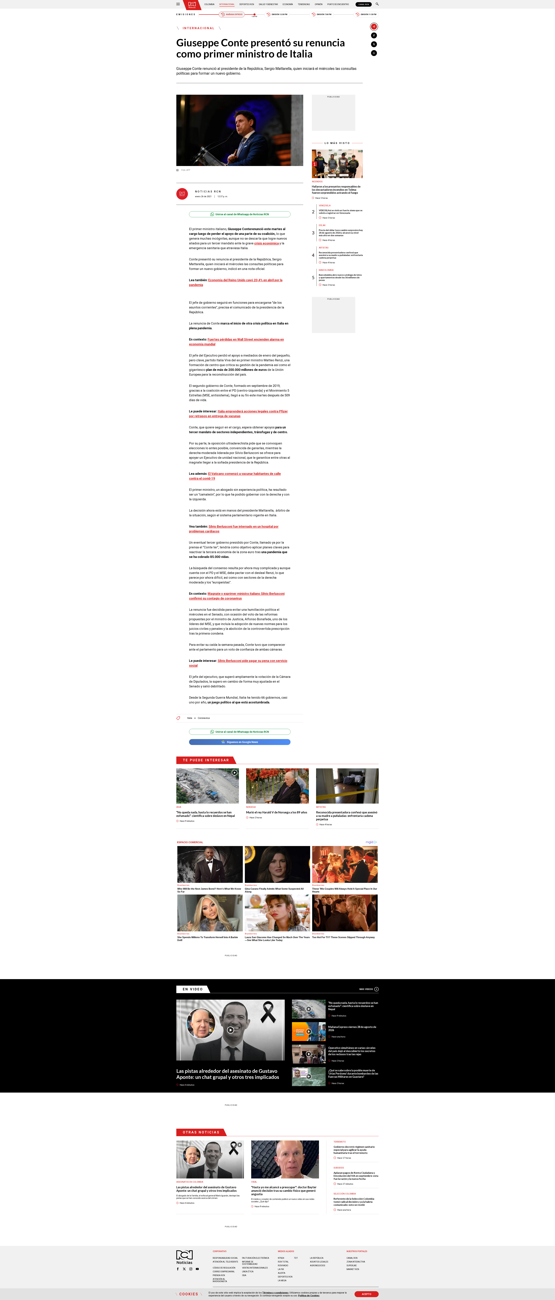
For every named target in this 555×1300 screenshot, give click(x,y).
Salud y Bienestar (268, 4)
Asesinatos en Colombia (189, 1182)
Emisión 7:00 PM (324, 14)
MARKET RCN (353, 1269)
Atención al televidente (225, 1262)
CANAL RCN (363, 4)
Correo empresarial (224, 1271)
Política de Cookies (308, 1295)
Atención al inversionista (220, 1280)
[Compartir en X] (374, 44)
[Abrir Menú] (178, 4)
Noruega (251, 807)
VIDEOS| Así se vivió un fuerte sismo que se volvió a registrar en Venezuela (340, 211)
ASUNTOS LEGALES (319, 1262)
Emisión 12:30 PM (279, 14)
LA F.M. (281, 1269)
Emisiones (186, 14)
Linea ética (248, 1271)
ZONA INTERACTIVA (356, 1262)
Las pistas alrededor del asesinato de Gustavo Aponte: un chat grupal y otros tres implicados (227, 1074)
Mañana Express (234, 14)
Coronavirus (204, 718)
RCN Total (283, 1262)
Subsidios (339, 1167)
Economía (288, 4)
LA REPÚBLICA (316, 1258)
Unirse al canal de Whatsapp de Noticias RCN (242, 214)
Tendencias (304, 4)
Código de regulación (224, 1268)
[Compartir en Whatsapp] (374, 53)
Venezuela (325, 205)
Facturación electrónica (255, 1258)
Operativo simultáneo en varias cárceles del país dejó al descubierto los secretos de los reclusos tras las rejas (351, 1051)
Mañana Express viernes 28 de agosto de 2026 (352, 1028)
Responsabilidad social (225, 1258)
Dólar (322, 225)
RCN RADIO (283, 1265)
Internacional (227, 4)
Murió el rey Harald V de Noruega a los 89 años (276, 812)
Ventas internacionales (255, 1268)
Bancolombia (326, 270)
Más (366, 989)
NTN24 (281, 1258)
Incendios (317, 181)
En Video (193, 989)
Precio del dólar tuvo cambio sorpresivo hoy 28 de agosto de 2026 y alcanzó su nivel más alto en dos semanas (341, 233)
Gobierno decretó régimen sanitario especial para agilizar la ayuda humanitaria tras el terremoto (354, 1149)
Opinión (318, 4)
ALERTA (281, 1273)
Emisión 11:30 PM (368, 14)
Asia (178, 807)
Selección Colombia (345, 1193)
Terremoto (340, 1141)
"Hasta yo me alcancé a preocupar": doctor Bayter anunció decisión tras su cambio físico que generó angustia (284, 1190)
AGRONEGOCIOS (317, 1265)
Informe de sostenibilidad (250, 1263)
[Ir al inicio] (192, 5)
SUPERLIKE (352, 1265)
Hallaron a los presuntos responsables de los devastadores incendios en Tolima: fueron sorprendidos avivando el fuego (336, 189)
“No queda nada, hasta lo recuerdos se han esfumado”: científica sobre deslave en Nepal (205, 814)
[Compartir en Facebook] (374, 35)
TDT (296, 1258)
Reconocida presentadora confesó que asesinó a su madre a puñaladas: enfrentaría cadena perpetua (341, 255)
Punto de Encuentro (338, 4)
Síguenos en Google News (242, 742)
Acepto (366, 1294)
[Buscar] (377, 4)
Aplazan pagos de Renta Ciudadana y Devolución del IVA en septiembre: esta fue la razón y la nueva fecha (356, 1175)
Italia (189, 718)
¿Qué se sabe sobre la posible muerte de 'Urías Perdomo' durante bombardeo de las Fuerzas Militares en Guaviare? (353, 1073)
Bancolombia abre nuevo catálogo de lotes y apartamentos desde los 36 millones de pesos (340, 277)
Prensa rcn (219, 1275)
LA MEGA (282, 1280)
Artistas (324, 247)
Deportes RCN (246, 4)
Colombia (209, 4)
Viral (254, 1182)
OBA (244, 1275)
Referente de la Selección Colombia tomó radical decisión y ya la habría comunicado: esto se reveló (354, 1201)
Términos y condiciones (275, 1292)
